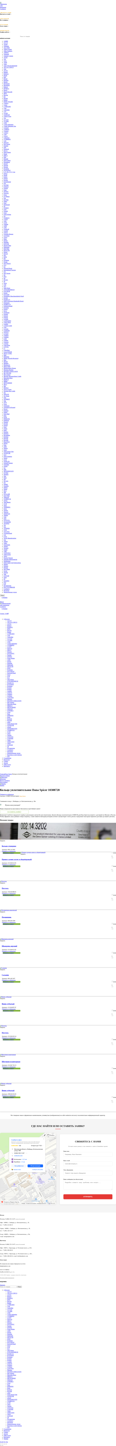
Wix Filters (7, 569)
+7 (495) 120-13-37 (7, 1230)
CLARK (6, 121)
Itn (4, 281)
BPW (5, 93)
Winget (6, 564)
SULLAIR (7, 494)
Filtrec (5, 201)
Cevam (6, 113)
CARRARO (7, 106)
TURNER (7, 528)
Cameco (6, 103)
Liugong (6, 342)
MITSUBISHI (8, 383)
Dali (5, 147)
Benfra (6, 82)
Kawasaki (6, 294)
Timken (6, 515)
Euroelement (7, 182)
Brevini (6, 95)
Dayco (5, 151)
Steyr (5, 491)
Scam (5, 460)
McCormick (7, 375)
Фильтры (6, 590)
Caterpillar (7, 110)
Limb (5, 339)
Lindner (6, 340)
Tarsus (5, 500)
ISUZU (6, 280)
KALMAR (7, 291)
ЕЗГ (5, 584)
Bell (5, 77)
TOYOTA (7, 520)
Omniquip (6, 406)
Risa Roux (7, 442)
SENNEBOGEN (9, 471)
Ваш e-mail (66, 1160)
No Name (6, 396)
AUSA (6, 70)
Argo (5, 61)
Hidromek (6, 247)
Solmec (6, 484)
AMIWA (6, 52)
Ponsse (6, 425)
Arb (5, 59)
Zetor (5, 577)
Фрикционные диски (10, 592)
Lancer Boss (7, 322)
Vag (5, 540)
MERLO (6, 379)
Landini (6, 324)
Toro (5, 518)
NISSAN (6, 394)
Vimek (5, 549)
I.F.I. (5, 265)
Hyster (5, 262)
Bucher (6, 98)
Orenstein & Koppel (9, 407)
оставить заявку (14, 812)
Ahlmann (6, 46)
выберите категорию (5, 38)
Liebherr (6, 335)
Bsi (5, 97)
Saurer (5, 458)
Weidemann (7, 561)
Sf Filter (6, 473)
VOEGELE (7, 553)
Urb (5, 535)
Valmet (6, 541)
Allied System (8, 49)
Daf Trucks (7, 144)
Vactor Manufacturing (10, 538)
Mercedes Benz (8, 378)
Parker (5, 412)
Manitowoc (7, 365)
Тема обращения (68, 1170)
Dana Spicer (8, 774)
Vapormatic (7, 545)
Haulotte (6, 242)
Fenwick (6, 193)
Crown (6, 136)
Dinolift (6, 159)
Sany (5, 455)
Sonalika (6, 486)
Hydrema (6, 260)
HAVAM (6, 244)
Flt (4, 206)
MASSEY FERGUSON (11, 371)
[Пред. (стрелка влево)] (0, 1445)
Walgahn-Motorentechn (10, 559)
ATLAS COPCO (9, 67)
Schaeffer (6, 464)
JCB (5, 285)
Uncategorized (8, 533)
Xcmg (5, 571)
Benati (5, 79)
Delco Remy (7, 152)
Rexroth (6, 440)
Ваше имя (66, 1151)
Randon (6, 432)
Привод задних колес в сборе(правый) (17, 859)
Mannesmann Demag (10, 368)
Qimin (5, 428)
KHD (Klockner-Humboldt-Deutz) (14, 301)
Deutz (5, 154)
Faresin (6, 188)
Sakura (6, 448)
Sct (4, 468)
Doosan (6, 165)
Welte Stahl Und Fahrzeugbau (12, 563)
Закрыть (2, 1285)
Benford (6, 80)
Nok (5, 397)
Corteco (6, 133)
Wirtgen (6, 566)
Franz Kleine (7, 214)
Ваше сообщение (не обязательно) (73, 1179)
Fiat (5, 198)
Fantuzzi (6, 186)
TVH (5, 530)
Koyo (5, 311)
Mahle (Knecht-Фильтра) (11, 358)
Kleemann (7, 303)
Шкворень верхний (9, 946)
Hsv (5, 255)
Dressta (6, 167)
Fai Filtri (6, 185)
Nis (5, 392)
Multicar (6, 388)
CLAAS (6, 119)
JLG (5, 286)
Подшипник (7, 585)
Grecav (6, 232)
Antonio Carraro (8, 56)
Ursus (5, 536)
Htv (5, 258)
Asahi (5, 62)
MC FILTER (7, 373)
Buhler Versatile (8, 101)
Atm (5, 69)
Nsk (5, 401)
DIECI (6, 155)
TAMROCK (7, 499)
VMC (5, 551)
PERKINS (7, 419)
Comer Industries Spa (10, 126)
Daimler (6, 146)
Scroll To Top (4, 1442)
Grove (5, 237)
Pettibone (6, 420)
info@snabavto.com (9, 1236)
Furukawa (6, 218)
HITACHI (7, 250)
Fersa (5, 195)
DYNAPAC (7, 170)
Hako (5, 239)
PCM (5, 417)
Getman (6, 224)
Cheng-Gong (7, 116)
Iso (4, 278)
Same (5, 450)
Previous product (5, 775)
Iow (5, 272)
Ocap (5, 404)
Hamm (6, 240)
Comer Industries (8, 124)
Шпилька (3, 779)
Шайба (2, 785)
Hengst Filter (7, 245)
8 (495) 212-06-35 (5, 1272)
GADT (6, 219)
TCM (5, 504)
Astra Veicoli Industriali (10, 65)
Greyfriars (6, 236)
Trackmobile (7, 522)
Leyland (6, 334)
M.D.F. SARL (8, 353)
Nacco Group (7, 389)
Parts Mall (6, 414)
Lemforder (7, 330)
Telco (5, 505)
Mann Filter (7, 366)
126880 (6, 41)
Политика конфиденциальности (7, 1278)
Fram (5, 213)
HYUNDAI (7, 263)
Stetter (5, 489)
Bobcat (6, 87)
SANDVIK (7, 453)
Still (5, 492)
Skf (5, 479)
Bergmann (7, 83)
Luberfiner (7, 350)
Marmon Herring (8, 370)
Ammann (6, 54)
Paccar (5, 409)
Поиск (2, 595)
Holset (5, 252)
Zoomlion (6, 581)
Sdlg (5, 469)
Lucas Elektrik (8, 352)
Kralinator (6, 312)
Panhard (6, 410)
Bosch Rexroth (8, 92)
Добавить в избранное (7, 794)
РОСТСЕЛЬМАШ (9, 587)
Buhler (6, 100)
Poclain (6, 424)
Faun (5, 190)
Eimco (5, 173)
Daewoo (6, 142)
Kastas (5, 293)
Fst (4, 216)
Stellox (6, 487)
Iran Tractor (7, 273)
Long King (7, 345)
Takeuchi (6, 497)
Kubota (6, 317)
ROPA (6, 443)
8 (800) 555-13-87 (10, 1219)
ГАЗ (5, 582)
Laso (5, 327)
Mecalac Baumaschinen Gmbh (12, 376)
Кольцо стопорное (9, 846)
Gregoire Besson (8, 234)
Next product (4, 782)
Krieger (6, 316)
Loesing (6, 343)
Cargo (5, 105)
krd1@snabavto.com (22, 1256)
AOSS (5, 57)
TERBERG (7, 507)
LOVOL (6, 347)
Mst (5, 386)
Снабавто (7, 589)
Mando (6, 361)
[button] (11, 853)
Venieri (6, 546)
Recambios (7, 435)
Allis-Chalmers (8, 51)
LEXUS (6, 332)
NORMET (7, 399)
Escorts (6, 180)
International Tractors (10, 270)
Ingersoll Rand (8, 268)
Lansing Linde (8, 325)
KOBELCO (7, 304)
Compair (6, 128)
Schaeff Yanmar (8, 463)
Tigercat (6, 512)
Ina (4, 267)
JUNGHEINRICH (9, 289)
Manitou (6, 363)
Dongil (6, 164)
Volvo (5, 556)
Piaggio (6, 422)
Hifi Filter (6, 249)
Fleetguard (7, 204)
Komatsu (6, 307)
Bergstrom (7, 85)
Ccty (5, 111)
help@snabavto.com (5, 1266)
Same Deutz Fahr (9, 451)
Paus (5, 415)
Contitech (6, 129)
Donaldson (7, 162)
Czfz (5, 141)
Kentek (6, 298)
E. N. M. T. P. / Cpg (9, 172)
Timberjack (7, 513)
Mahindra (6, 357)
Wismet (6, 567)
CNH (5, 123)
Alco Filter (7, 48)
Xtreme (6, 572)
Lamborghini (7, 321)
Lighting (6, 337)
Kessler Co (7, 299)
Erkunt (6, 178)
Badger (6, 72)
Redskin (6, 437)
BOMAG (6, 88)
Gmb (5, 227)
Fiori (5, 203)
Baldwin (6, 74)
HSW (5, 257)
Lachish (6, 319)
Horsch (6, 254)
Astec (5, 64)
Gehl (5, 221)
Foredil (6, 211)
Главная (2, 774)
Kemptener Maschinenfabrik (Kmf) (14, 296)
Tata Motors (7, 502)
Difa (5, 157)
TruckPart (6, 523)
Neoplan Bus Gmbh (9, 391)
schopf (5, 466)
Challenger (7, 115)
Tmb (5, 517)
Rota (5, 445)
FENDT (6, 191)
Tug (5, 527)
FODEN (6, 208)
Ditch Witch (7, 160)
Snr (5, 482)
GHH (5, 226)
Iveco (5, 283)
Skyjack (6, 481)
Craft (5, 134)
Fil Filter (6, 200)
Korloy (6, 309)
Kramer (6, 314)
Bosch (5, 90)
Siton (5, 478)
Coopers (6, 131)
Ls (4, 348)
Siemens (6, 474)
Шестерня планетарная (11, 1062)
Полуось (5, 888)
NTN (5, 402)
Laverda (6, 329)
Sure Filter (7, 496)
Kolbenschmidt (8, 306)
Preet (5, 427)
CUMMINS (7, 139)
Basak (5, 75)
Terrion (6, 510)
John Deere (7, 288)
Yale (5, 574)
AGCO (6, 43)
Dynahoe (6, 168)
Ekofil (5, 175)
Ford (5, 209)
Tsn (5, 525)
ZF (4, 579)
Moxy (5, 384)
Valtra (5, 543)
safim (5, 446)
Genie (5, 222)
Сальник (5, 975)
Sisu (5, 476)
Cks (5, 118)
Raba (5, 430)
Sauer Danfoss (8, 456)
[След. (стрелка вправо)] (2, 1445)
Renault (6, 438)
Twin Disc (7, 531)
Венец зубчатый (8, 1004)
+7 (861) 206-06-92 (7, 1250)
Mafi (5, 355)
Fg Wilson (7, 196)
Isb (4, 275)
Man (5, 360)
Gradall (6, 231)
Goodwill (6, 229)
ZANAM (6, 576)
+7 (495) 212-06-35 (7, 1225)
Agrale (6, 44)
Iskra (5, 276)
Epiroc (5, 177)
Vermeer (6, 548)
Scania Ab (7, 461)
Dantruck (6, 149)
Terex (5, 509)
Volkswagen (7, 554)
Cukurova (6, 137)
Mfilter (6, 381)
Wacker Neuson (8, 558)
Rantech (6, 433)
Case (5, 108)
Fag (5, 183)
